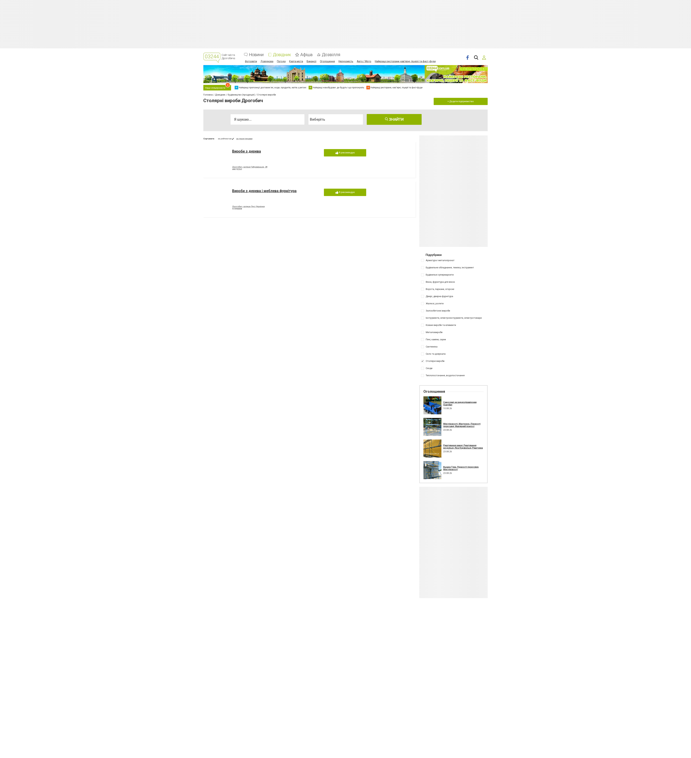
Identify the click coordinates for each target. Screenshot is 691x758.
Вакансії (311, 61)
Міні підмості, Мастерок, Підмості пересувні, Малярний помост (461, 425)
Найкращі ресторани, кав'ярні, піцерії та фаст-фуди (405, 61)
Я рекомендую (346, 152)
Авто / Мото (364, 61)
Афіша (306, 54)
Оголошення (327, 61)
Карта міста (296, 61)
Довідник (282, 54)
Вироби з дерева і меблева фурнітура (264, 191)
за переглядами (244, 139)
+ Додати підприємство (461, 101)
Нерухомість (345, 61)
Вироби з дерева (246, 151)
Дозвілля (331, 54)
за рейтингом (224, 139)
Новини (256, 54)
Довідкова (267, 61)
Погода (281, 61)
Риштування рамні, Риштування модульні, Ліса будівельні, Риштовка (463, 446)
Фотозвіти (251, 61)
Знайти (396, 119)
